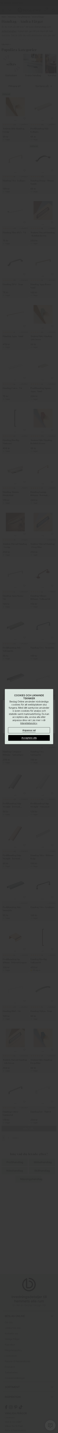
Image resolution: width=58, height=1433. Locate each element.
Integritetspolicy (28, 723)
